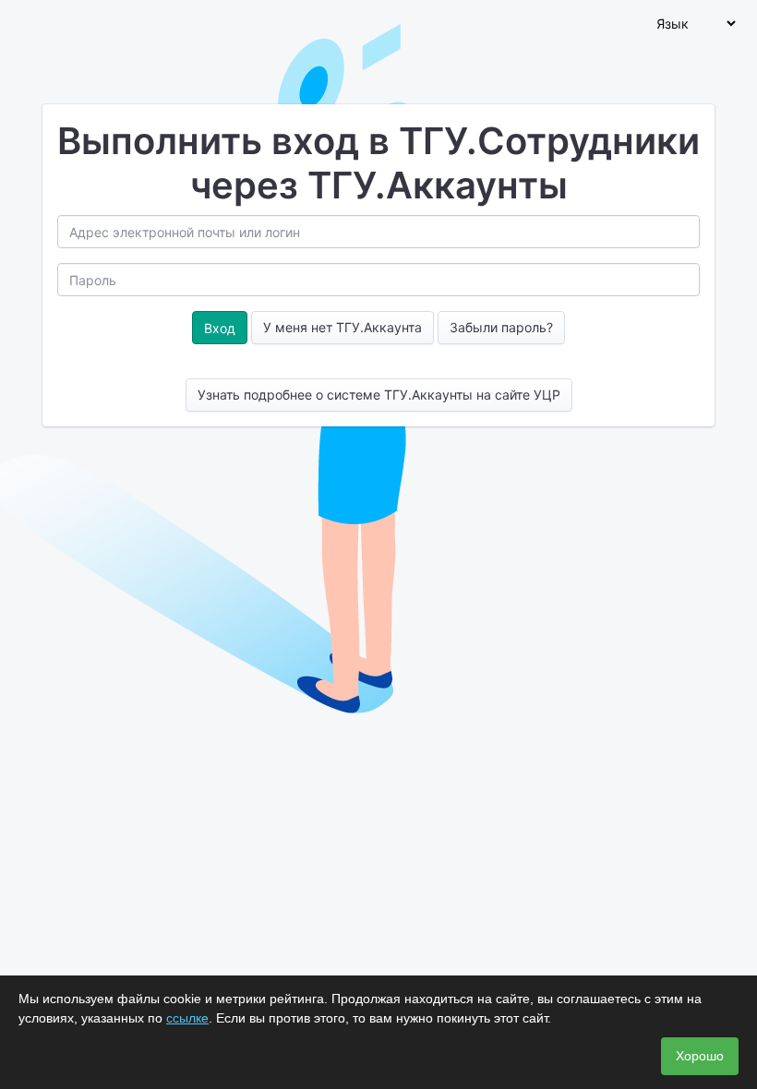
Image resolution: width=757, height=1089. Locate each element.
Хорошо (700, 1055)
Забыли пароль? (501, 327)
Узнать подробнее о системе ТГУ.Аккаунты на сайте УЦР (379, 394)
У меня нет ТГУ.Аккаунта (342, 327)
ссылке (187, 1018)
